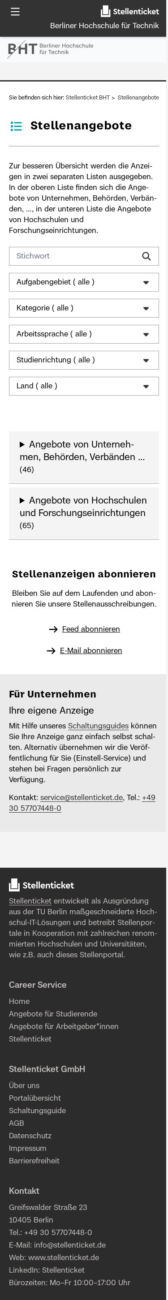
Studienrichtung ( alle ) (56, 371)
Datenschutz (30, 1170)
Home (19, 1035)
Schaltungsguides (98, 760)
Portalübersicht (35, 1132)
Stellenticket (30, 935)
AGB (16, 1157)
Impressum (28, 1182)
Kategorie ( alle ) (45, 319)
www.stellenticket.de (63, 1292)
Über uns (24, 1120)
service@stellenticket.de (81, 831)
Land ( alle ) (37, 396)
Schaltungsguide (37, 1145)
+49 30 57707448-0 (43, 842)
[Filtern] (146, 256)
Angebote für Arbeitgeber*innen (64, 1060)
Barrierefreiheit (34, 1195)
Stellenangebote (138, 97)
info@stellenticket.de (70, 1279)
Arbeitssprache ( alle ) (54, 345)
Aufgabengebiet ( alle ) (56, 293)
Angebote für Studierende (53, 1048)
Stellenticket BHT (88, 97)
